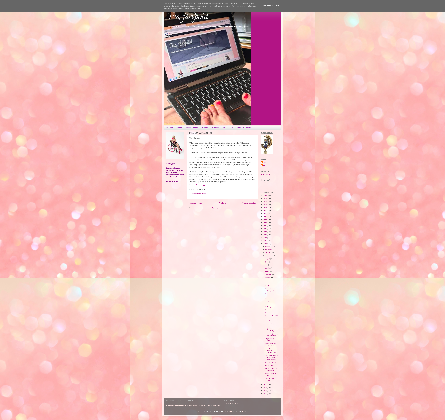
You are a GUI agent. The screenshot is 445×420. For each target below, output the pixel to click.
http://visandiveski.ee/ (231, 403)
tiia (264, 165)
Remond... (268, 310)
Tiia (264, 162)
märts (267, 271)
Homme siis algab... (271, 313)
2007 (265, 391)
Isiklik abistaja (192, 128)
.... (265, 283)
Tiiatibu (263, 183)
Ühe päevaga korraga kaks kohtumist (272, 334)
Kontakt (215, 128)
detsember (269, 246)
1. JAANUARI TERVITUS (270, 379)
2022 (265, 207)
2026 (265, 195)
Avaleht (169, 128)
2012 (265, 238)
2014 (265, 232)
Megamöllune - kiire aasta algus (272, 369)
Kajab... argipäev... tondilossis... (271, 344)
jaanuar (267, 277)
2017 (265, 222)
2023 (265, 204)
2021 (265, 210)
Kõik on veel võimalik (241, 128)
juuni (267, 262)
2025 (265, 198)
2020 (265, 213)
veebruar (268, 274)
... (265, 280)
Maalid (179, 128)
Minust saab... (269, 365)
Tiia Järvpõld (187, 17)
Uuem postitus (195, 203)
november (269, 250)
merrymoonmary (229, 411)
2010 (265, 244)
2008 (265, 388)
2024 (265, 201)
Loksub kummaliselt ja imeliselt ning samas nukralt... (271, 357)
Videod (205, 128)
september (269, 256)
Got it (278, 6)
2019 (265, 216)
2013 (265, 235)
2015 (265, 229)
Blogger (244, 411)
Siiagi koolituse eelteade (270, 339)
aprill (267, 268)
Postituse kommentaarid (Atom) (207, 208)
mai (266, 265)
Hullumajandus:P (270, 307)
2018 (265, 219)
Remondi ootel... (270, 362)
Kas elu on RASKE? (271, 316)
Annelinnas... (269, 299)
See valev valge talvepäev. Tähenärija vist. (271, 350)
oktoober (268, 253)
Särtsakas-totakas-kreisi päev (271, 295)
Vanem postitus (249, 203)
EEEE (225, 128)
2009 (265, 384)
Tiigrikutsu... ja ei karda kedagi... (270, 329)
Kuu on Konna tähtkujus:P (269, 290)
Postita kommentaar (199, 194)
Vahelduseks (269, 286)
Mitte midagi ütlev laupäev (271, 320)
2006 (265, 394)
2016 (265, 226)
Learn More (267, 6)
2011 (265, 241)
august (267, 259)
